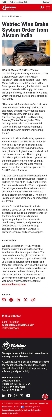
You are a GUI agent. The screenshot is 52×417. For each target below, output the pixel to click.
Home (4, 16)
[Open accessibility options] (45, 397)
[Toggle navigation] (48, 7)
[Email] (4, 300)
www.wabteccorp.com (14, 284)
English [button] (46, 2)
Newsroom (14, 16)
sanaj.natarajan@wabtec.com (18, 325)
